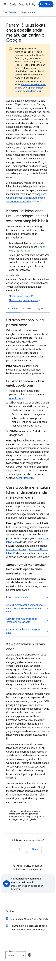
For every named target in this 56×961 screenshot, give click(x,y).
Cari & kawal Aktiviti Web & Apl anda (29, 919)
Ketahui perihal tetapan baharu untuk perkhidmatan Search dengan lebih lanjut (30, 87)
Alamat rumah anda (19, 296)
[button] (5, 4)
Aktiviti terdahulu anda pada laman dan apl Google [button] (21, 620)
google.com (16, 398)
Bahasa (12, 951)
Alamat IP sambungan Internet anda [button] (23, 631)
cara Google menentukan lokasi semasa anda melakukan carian (26, 198)
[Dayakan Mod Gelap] (29, 955)
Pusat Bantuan (10, 12)
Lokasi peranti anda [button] (17, 597)
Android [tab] (27, 308)
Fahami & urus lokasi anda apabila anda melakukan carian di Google (29, 927)
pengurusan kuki (24, 478)
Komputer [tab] (13, 308)
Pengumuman (28, 12)
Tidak (35, 849)
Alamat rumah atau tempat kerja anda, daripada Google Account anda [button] (24, 608)
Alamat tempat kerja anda (23, 300)
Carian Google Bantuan (21, 4)
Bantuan (10, 911)
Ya (20, 849)
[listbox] (39, 308)
